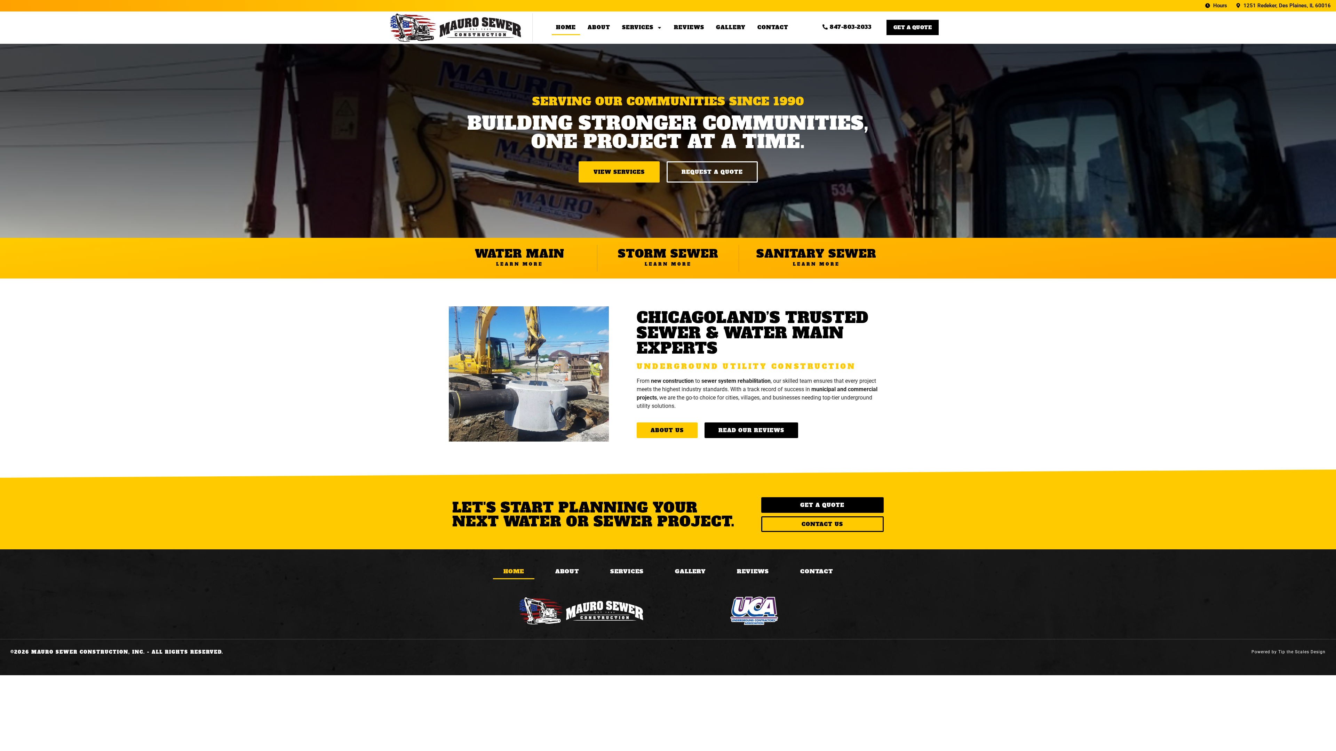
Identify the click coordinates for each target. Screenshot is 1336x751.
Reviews (689, 27)
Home (566, 27)
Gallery (731, 27)
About (599, 27)
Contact (772, 27)
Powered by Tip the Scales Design (1288, 651)
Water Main (519, 253)
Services (637, 27)
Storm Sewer (668, 253)
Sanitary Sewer (816, 253)
